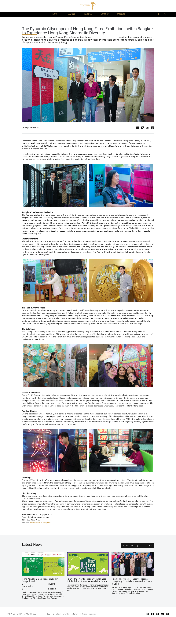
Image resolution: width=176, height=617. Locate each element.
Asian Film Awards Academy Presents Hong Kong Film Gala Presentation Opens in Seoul (132, 581)
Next (140, 546)
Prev (126, 546)
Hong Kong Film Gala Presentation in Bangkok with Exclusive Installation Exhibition (40, 584)
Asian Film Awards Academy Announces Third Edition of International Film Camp (87, 580)
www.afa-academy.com (40, 522)
